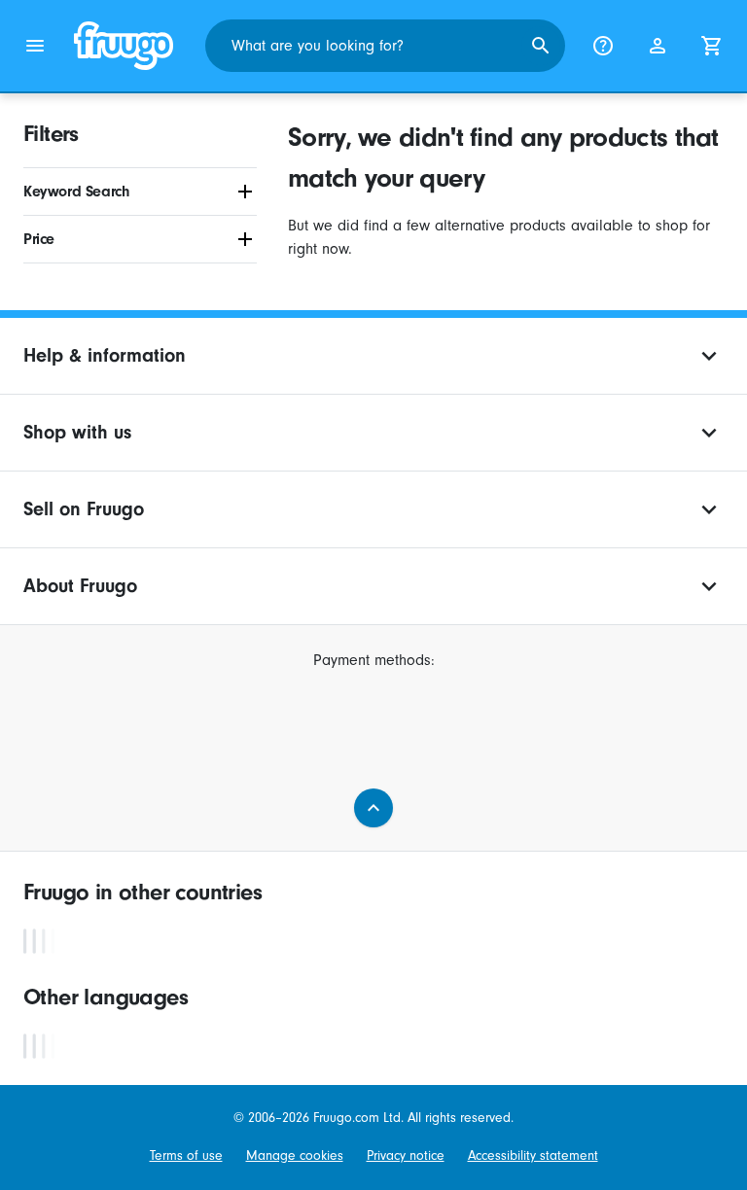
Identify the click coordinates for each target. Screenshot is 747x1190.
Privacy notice (406, 1155)
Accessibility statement (533, 1155)
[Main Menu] (35, 45)
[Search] (540, 45)
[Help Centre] (603, 45)
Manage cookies (294, 1155)
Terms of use (186, 1155)
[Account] (657, 45)
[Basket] (712, 45)
